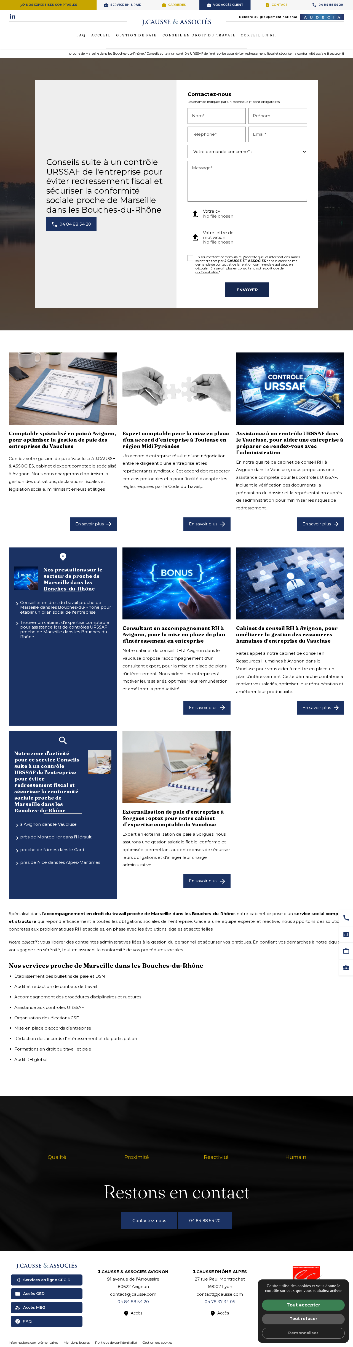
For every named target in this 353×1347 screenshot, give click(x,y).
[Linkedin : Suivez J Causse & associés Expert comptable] (13, 16)
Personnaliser (303, 1332)
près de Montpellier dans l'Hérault (56, 837)
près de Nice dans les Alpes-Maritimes (60, 862)
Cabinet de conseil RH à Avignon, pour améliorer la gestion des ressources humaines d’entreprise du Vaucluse (287, 634)
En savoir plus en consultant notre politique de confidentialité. (240, 270)
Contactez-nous (149, 1220)
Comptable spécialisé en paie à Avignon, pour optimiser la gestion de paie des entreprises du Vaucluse (62, 439)
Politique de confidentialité (116, 1342)
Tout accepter (303, 1305)
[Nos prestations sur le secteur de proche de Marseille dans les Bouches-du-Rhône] (26, 578)
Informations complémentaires (33, 1343)
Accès (136, 1313)
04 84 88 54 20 (205, 1220)
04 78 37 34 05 (220, 1301)
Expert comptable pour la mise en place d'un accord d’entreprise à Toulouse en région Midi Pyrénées (175, 439)
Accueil (101, 35)
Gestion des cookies (157, 1342)
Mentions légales (77, 1342)
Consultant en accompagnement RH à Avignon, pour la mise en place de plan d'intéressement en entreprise (173, 634)
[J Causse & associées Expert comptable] (176, 22)
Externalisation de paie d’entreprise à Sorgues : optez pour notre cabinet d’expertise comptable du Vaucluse (173, 818)
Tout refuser (303, 1318)
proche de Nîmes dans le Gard (52, 849)
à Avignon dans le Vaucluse (48, 824)
